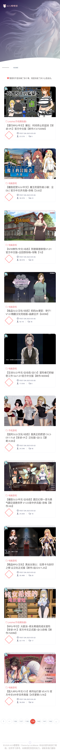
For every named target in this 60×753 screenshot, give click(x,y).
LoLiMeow (34, 745)
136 (15, 721)
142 (50, 721)
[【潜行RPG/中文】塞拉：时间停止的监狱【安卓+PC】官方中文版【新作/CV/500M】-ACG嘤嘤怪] (30, 102)
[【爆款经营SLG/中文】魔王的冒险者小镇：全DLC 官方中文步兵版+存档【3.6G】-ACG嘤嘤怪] (30, 163)
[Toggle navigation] (54, 5)
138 (27, 721)
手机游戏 (12, 430)
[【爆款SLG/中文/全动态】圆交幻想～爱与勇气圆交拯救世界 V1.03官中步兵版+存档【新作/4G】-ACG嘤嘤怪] (30, 476)
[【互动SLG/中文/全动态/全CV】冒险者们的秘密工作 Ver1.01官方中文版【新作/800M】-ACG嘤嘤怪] (30, 349)
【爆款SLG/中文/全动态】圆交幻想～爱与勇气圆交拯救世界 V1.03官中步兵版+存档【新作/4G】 (29, 503)
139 (32, 721)
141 (44, 721)
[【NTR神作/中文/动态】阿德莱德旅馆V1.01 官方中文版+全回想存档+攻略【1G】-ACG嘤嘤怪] (30, 225)
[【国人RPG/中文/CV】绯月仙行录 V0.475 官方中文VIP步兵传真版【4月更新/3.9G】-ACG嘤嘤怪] (30, 668)
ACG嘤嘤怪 (15, 745)
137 (21, 721)
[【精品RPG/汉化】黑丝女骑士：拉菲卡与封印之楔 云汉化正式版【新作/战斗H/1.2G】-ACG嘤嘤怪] (30, 541)
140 (38, 721)
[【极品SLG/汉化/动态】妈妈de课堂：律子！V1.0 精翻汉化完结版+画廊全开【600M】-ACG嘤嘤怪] (30, 287)
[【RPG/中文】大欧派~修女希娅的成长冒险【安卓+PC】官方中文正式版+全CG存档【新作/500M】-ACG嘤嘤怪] (30, 603)
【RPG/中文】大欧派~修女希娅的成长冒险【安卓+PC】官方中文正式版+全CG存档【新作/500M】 (29, 629)
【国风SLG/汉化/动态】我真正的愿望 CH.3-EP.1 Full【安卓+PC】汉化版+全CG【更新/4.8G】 (28, 437)
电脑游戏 (12, 183)
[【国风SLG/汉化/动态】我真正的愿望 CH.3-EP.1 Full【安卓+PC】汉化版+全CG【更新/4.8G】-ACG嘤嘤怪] (30, 411)
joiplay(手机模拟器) (17, 121)
